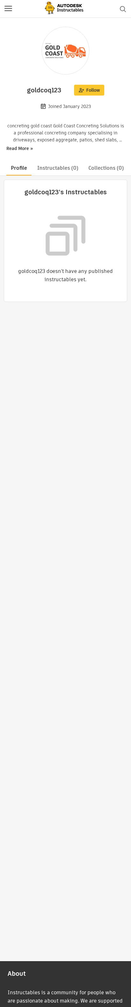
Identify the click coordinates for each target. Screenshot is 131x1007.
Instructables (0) (57, 168)
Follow (93, 90)
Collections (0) (106, 168)
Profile (19, 168)
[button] (8, 9)
